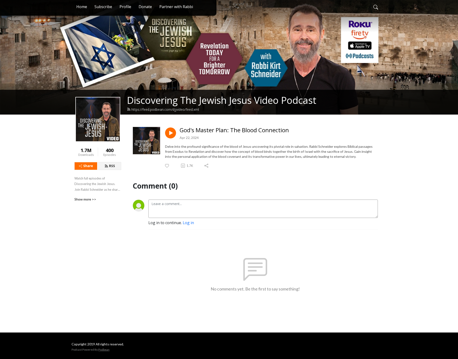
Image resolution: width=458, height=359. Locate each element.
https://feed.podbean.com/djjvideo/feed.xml (165, 109)
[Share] (206, 165)
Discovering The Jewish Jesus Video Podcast (221, 100)
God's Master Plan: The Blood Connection (234, 130)
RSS (112, 166)
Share (88, 166)
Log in (188, 222)
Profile (125, 6)
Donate (145, 6)
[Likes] (167, 165)
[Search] (375, 6)
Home (81, 6)
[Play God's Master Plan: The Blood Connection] (170, 132)
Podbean (103, 349)
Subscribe (103, 6)
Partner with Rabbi (176, 6)
